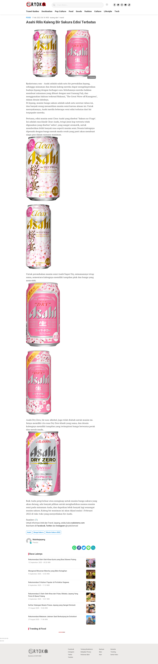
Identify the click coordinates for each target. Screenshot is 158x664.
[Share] (3, 638)
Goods (79, 11)
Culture (97, 11)
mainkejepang (39, 539)
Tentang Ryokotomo (87, 649)
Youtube (70, 657)
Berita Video (114, 655)
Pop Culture (60, 11)
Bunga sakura (39, 532)
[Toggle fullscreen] (5, 638)
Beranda (113, 649)
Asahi (29, 532)
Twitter (49, 525)
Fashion (88, 11)
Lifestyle (108, 11)
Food (71, 11)
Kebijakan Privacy (86, 652)
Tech (117, 11)
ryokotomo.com (78, 522)
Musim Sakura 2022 (53, 532)
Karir (100, 655)
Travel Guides (32, 11)
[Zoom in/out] (7, 638)
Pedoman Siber (85, 655)
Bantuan (101, 649)
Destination (47, 11)
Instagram (60, 525)
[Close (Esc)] (1, 638)
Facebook (41, 525)
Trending (113, 652)
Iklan (100, 652)
